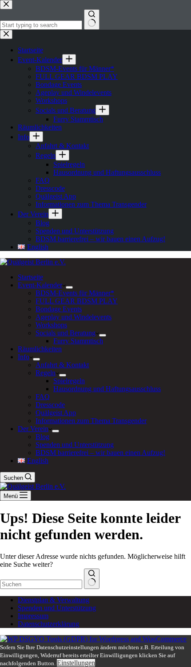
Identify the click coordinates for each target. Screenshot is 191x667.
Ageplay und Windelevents (73, 317)
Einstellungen (76, 663)
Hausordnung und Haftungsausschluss (107, 388)
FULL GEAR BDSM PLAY (77, 301)
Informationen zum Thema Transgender (91, 420)
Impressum (33, 616)
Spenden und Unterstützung (75, 444)
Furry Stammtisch (78, 341)
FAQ (43, 396)
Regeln (46, 373)
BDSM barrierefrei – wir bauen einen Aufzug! (100, 452)
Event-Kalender (40, 285)
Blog (42, 436)
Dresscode (50, 404)
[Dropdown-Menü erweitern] (69, 287)
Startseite (30, 277)
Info (23, 357)
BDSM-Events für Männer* (75, 293)
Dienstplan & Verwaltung (53, 600)
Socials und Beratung (66, 333)
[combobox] (41, 584)
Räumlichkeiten (40, 349)
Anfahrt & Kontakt (62, 365)
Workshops (51, 325)
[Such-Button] (91, 579)
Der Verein (33, 428)
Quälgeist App (56, 412)
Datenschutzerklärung (48, 624)
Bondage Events (59, 309)
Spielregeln (69, 381)
